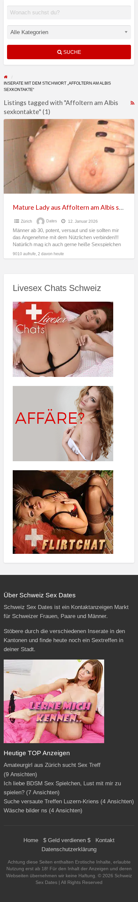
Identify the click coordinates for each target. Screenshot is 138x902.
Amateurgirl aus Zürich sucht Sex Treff (52, 765)
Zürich (26, 221)
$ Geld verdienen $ (66, 840)
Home (30, 840)
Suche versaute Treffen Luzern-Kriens (51, 801)
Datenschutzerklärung (69, 849)
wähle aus (72, 17)
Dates (51, 221)
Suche (71, 52)
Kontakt (105, 840)
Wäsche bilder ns (25, 810)
